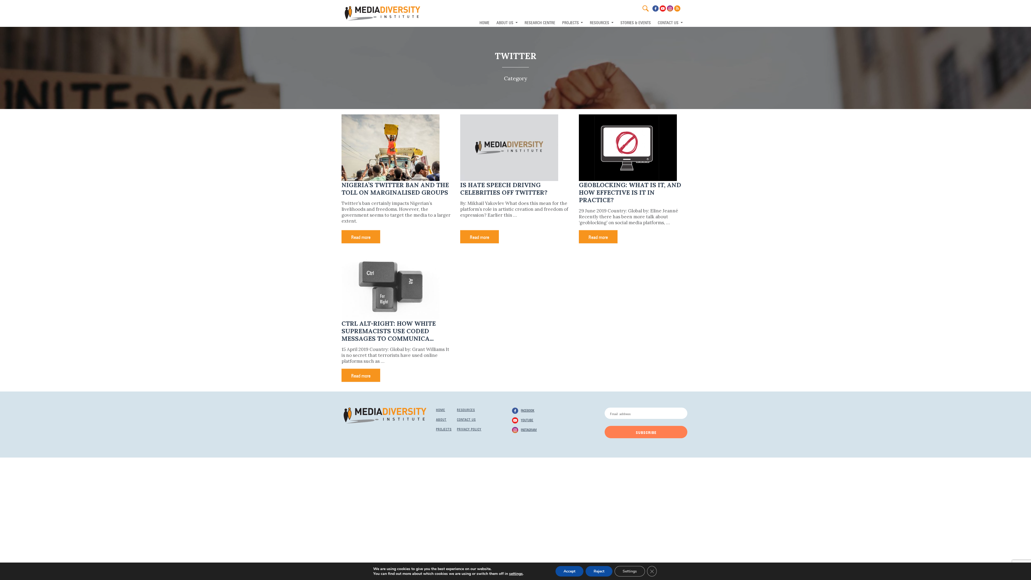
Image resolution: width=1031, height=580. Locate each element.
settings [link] (516, 573)
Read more (361, 236)
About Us (505, 22)
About (441, 419)
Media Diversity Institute (382, 13)
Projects (444, 429)
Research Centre (540, 22)
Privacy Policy (469, 429)
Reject (599, 571)
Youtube (527, 420)
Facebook (527, 410)
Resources (466, 409)
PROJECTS (571, 22)
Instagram (529, 429)
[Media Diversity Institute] (385, 415)
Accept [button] (569, 571)
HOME (484, 22)
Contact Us (669, 22)
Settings (630, 571)
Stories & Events (635, 22)
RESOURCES (600, 22)
